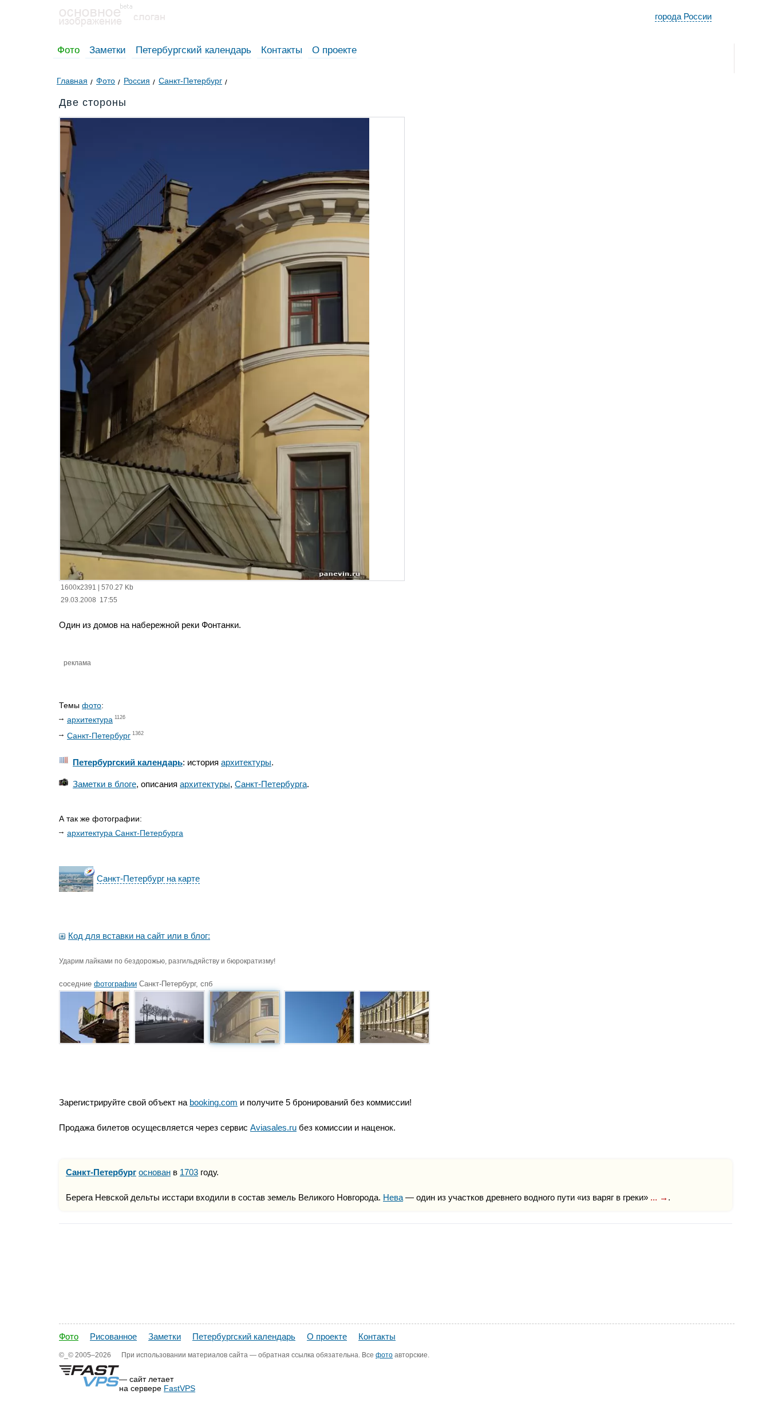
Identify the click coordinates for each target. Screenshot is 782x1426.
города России (683, 16)
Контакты (281, 50)
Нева (393, 1197)
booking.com (213, 1102)
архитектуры (246, 762)
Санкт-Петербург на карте (148, 878)
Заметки (107, 50)
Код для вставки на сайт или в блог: (139, 936)
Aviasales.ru (273, 1127)
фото (91, 705)
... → (659, 1197)
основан (155, 1172)
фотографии (115, 983)
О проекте (334, 50)
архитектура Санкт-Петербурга (125, 833)
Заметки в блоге (104, 784)
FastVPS (179, 1388)
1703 (189, 1172)
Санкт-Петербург (99, 735)
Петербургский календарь (193, 50)
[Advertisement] (256, 1284)
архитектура (90, 719)
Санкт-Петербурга (271, 784)
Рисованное (113, 1336)
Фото (68, 50)
